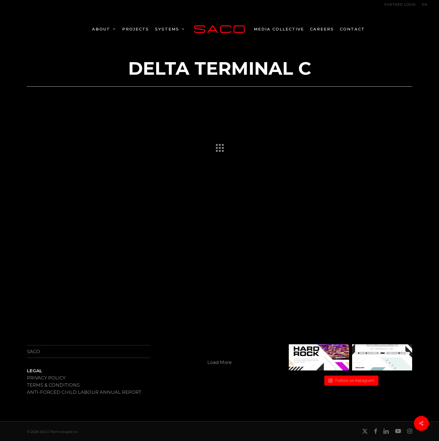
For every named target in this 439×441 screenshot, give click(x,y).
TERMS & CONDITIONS (53, 385)
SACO (33, 351)
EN (424, 4)
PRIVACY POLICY (46, 378)
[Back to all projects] (219, 146)
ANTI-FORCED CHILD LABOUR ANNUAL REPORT (84, 392)
